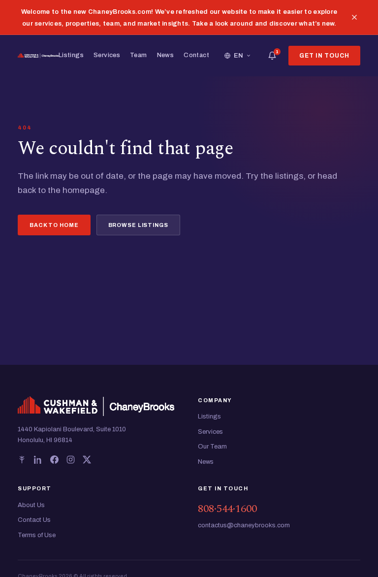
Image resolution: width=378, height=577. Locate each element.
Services (107, 55)
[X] (87, 459)
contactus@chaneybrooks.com (244, 525)
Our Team (212, 446)
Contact (196, 55)
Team (138, 55)
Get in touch (324, 55)
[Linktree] (22, 459)
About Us (31, 505)
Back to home (54, 225)
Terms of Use (37, 535)
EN (239, 55)
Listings (71, 55)
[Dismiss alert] (354, 17)
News (165, 55)
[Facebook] (54, 459)
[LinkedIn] (38, 459)
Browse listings (138, 225)
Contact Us (34, 519)
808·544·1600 (227, 509)
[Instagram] (70, 459)
